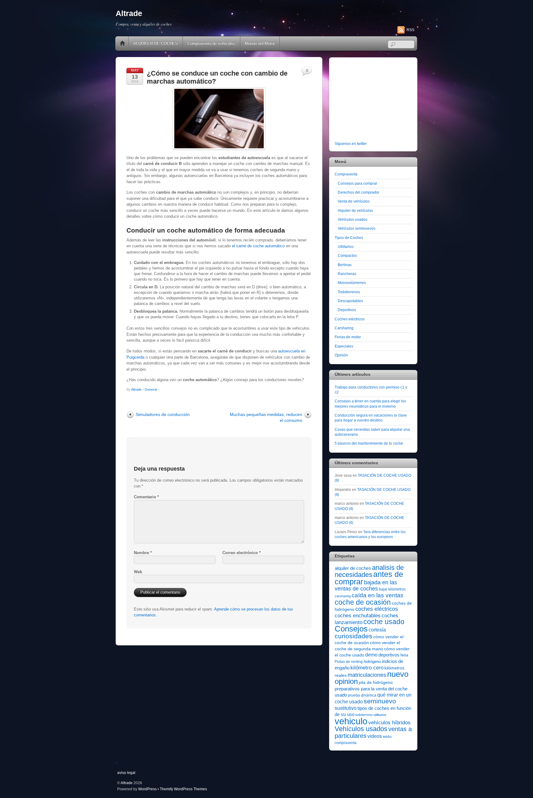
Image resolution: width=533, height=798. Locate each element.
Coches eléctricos (350, 319)
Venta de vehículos (354, 201)
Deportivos (347, 310)
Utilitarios (345, 247)
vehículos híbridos (389, 723)
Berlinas (345, 265)
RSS (410, 30)
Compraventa (346, 174)
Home (122, 43)
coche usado (383, 622)
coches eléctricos (376, 609)
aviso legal (126, 773)
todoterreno (364, 715)
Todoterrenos (349, 292)
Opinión (341, 355)
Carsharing (344, 328)
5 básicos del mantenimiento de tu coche (369, 443)
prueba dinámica (362, 695)
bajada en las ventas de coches (366, 585)
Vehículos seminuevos (356, 228)
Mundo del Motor (260, 43)
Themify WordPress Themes (183, 789)
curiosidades (353, 636)
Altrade (136, 389)
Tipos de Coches (349, 238)
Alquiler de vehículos (355, 210)
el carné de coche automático (258, 246)
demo (371, 654)
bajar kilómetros (392, 589)
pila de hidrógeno (376, 682)
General (151, 389)
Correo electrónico (241, 552)
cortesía (377, 629)
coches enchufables (358, 616)
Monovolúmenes (352, 283)
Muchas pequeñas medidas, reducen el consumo (266, 417)
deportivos (388, 654)
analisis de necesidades (369, 571)
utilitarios (380, 715)
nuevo (397, 674)
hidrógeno (372, 661)
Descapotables (350, 301)
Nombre (143, 552)
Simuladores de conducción (163, 414)
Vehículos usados (352, 219)
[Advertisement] (373, 100)
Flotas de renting (349, 662)
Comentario (146, 497)
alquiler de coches (353, 568)
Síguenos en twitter (351, 144)
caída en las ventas (377, 595)
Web (138, 572)
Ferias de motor (348, 337)
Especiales (344, 346)
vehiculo (351, 721)
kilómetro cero (366, 668)
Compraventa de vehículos (211, 43)
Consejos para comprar (357, 183)
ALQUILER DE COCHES (155, 43)
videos (374, 736)
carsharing (343, 596)
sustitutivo (346, 708)
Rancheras (347, 274)
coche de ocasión (363, 602)
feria (404, 655)
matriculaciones (367, 675)
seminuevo (380, 701)
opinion (346, 681)
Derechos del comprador (358, 192)
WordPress (147, 789)
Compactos (347, 255)
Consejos (351, 628)
